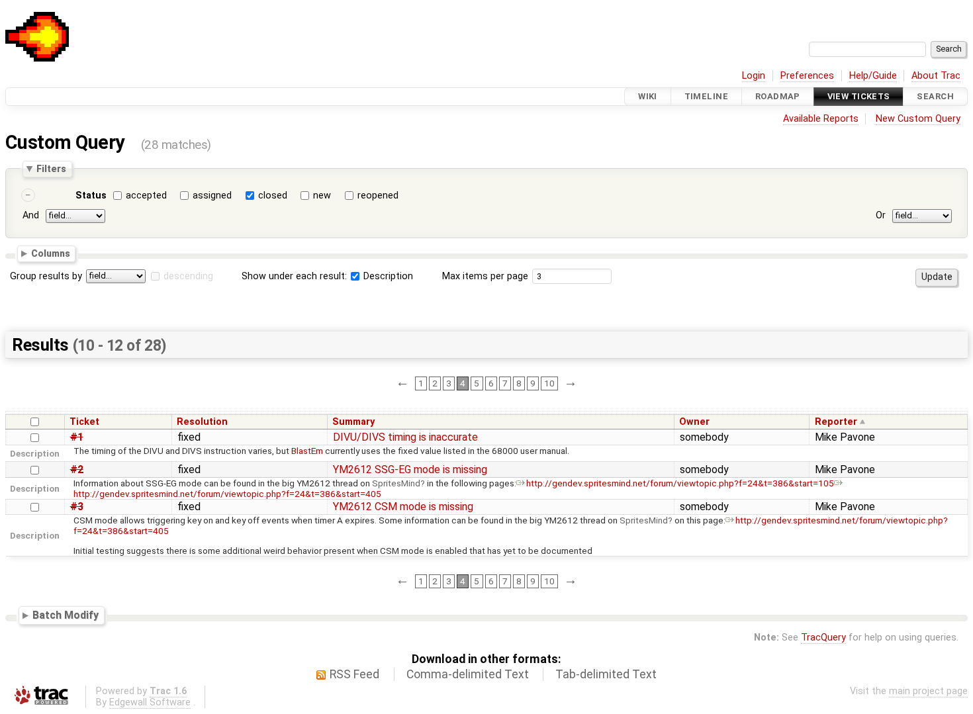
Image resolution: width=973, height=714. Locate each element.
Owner (694, 421)
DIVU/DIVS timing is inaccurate (405, 437)
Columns (50, 253)
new (322, 195)
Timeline (706, 96)
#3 (76, 506)
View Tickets (858, 96)
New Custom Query (918, 118)
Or (881, 215)
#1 (76, 437)
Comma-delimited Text (467, 674)
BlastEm (307, 450)
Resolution (202, 421)
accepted (146, 195)
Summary (353, 421)
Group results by (46, 276)
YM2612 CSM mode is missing (403, 506)
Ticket (84, 421)
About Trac (935, 75)
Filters (51, 168)
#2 (76, 469)
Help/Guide (873, 75)
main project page (928, 691)
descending (188, 276)
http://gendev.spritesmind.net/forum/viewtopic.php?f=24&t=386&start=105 (680, 483)
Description (387, 276)
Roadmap (777, 96)
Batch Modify (65, 615)
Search (935, 96)
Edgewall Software (150, 702)
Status (91, 195)
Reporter (836, 421)
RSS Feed (354, 674)
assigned (212, 195)
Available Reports (820, 118)
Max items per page (485, 276)
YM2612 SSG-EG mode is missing (410, 469)
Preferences (807, 75)
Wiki (647, 96)
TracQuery (823, 637)
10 (549, 383)
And (31, 215)
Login (753, 75)
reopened (377, 195)
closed (272, 195)
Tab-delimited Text (606, 674)
